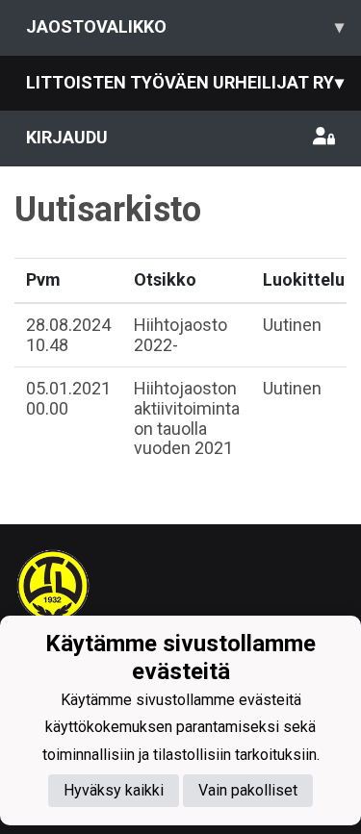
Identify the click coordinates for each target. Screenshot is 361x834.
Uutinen (292, 325)
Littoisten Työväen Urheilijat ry (185, 82)
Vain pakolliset (247, 790)
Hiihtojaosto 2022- (180, 335)
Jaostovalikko (185, 26)
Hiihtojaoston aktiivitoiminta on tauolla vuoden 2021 (187, 418)
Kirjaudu (67, 137)
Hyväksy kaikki (114, 790)
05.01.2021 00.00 (68, 398)
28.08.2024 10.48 (68, 335)
